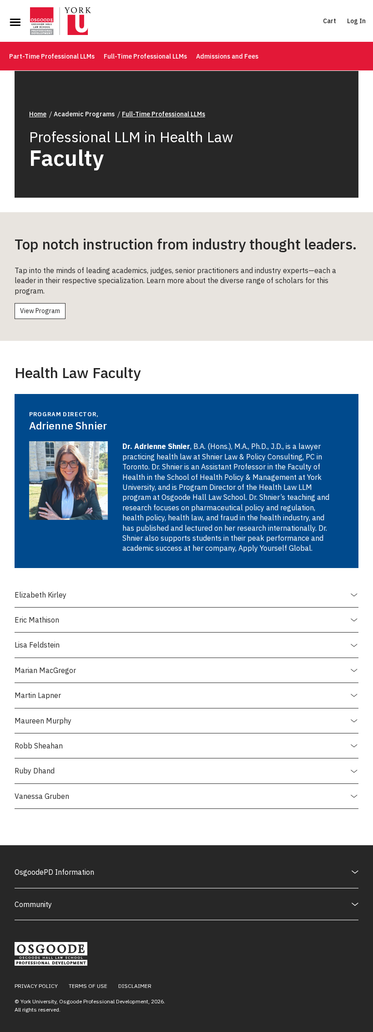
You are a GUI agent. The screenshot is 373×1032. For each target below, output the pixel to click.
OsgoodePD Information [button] (54, 872)
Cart (329, 21)
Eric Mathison (37, 624)
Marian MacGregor (45, 674)
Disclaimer (134, 985)
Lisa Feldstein (37, 649)
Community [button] (33, 904)
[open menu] (15, 22)
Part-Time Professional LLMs (52, 56)
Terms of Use (88, 985)
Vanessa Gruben (42, 800)
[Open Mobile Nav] (15, 22)
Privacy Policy (36, 985)
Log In (356, 21)
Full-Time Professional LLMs (145, 56)
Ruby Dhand (35, 774)
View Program (40, 311)
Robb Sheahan (39, 749)
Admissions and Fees (227, 56)
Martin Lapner (38, 699)
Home (37, 114)
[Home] (60, 22)
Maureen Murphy (43, 724)
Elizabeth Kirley (40, 599)
